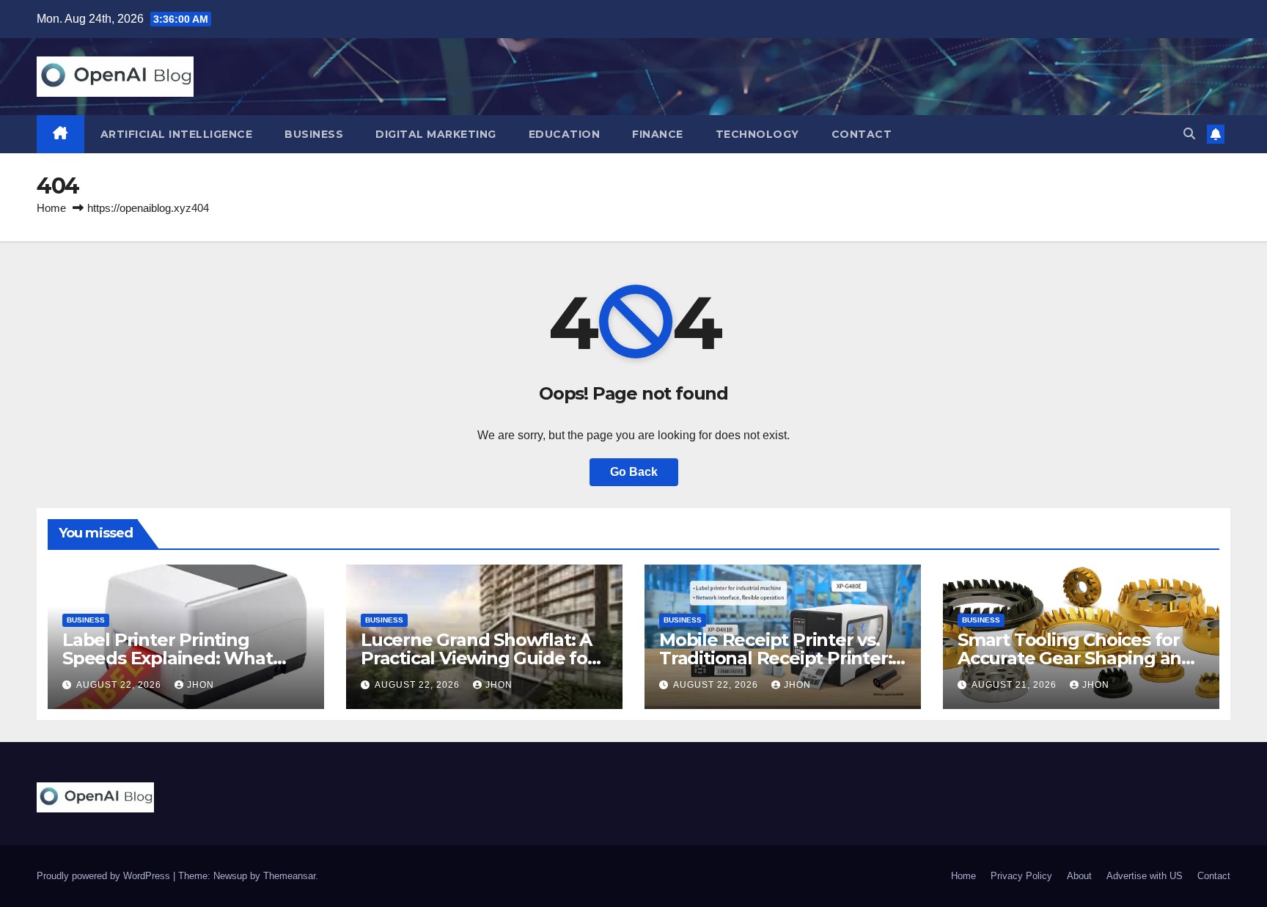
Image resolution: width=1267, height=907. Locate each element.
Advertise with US (1144, 875)
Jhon (200, 685)
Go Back (634, 472)
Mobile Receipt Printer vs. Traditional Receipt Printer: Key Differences (775, 658)
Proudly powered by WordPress (105, 875)
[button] (1189, 134)
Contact (861, 134)
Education (565, 134)
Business (313, 134)
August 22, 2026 (120, 685)
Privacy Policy (1021, 875)
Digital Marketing (435, 134)
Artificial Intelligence (176, 134)
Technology (757, 134)
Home (51, 208)
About (1079, 875)
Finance (657, 134)
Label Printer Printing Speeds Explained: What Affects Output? (167, 658)
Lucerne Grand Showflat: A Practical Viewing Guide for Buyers (478, 658)
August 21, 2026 (1015, 685)
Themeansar (289, 875)
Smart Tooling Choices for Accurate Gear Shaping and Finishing (1075, 658)
